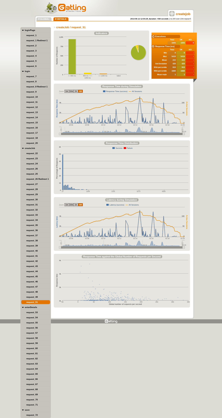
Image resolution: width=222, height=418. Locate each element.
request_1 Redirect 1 (37, 40)
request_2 (31, 45)
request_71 (32, 405)
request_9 (31, 92)
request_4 (31, 56)
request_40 (32, 251)
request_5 (31, 61)
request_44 (32, 271)
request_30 (32, 199)
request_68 (32, 389)
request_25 (32, 174)
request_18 (32, 138)
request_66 (32, 379)
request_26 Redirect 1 (37, 179)
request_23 (32, 158)
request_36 (32, 230)
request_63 (32, 363)
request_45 (32, 276)
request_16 (32, 127)
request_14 (32, 117)
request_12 (32, 107)
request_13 (32, 112)
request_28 (32, 189)
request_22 (32, 153)
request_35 (32, 225)
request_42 (32, 261)
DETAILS (61, 19)
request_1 (31, 35)
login (27, 71)
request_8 (31, 81)
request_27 (32, 184)
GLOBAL (44, 19)
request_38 (32, 240)
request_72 (32, 415)
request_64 (32, 369)
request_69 (32, 394)
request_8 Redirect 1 (37, 86)
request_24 (32, 163)
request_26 (32, 169)
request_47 (32, 287)
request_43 (32, 266)
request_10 (32, 97)
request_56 (32, 328)
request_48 (32, 292)
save (27, 410)
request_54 (32, 317)
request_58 (32, 338)
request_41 (32, 256)
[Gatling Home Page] (111, 321)
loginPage (30, 30)
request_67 (32, 384)
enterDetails (31, 307)
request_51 (32, 302)
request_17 (32, 133)
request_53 (32, 312)
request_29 (32, 194)
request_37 (32, 235)
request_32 (32, 210)
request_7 (31, 76)
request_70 (32, 399)
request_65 (32, 374)
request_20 (32, 143)
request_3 (31, 50)
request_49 (32, 297)
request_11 (32, 102)
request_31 (32, 204)
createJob (30, 148)
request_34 (32, 220)
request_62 (32, 358)
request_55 (32, 322)
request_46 (32, 281)
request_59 (32, 343)
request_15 (32, 122)
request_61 (32, 353)
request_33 (32, 215)
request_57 (32, 333)
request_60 (32, 348)
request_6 (31, 66)
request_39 (32, 245)
